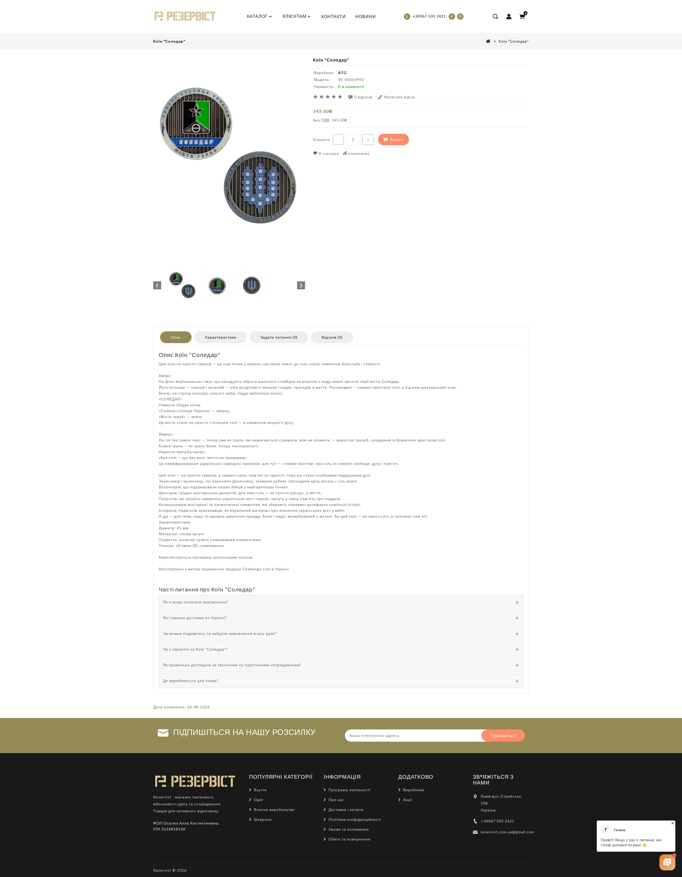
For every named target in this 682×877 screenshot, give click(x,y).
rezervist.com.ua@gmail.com (507, 832)
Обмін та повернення (349, 839)
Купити (397, 139)
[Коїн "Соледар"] (229, 157)
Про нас (336, 799)
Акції (407, 799)
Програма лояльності (349, 789)
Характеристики (220, 337)
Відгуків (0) (332, 337)
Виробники (413, 789)
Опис (176, 337)
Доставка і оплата (345, 809)
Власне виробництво (274, 809)
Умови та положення (348, 829)
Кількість (321, 139)
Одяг (258, 799)
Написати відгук (399, 97)
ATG (342, 72)
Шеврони (263, 819)
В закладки (328, 153)
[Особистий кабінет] (508, 16)
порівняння (358, 153)
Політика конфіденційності (354, 819)
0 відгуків (363, 97)
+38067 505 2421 (497, 821)
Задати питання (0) (279, 337)
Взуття (260, 789)
